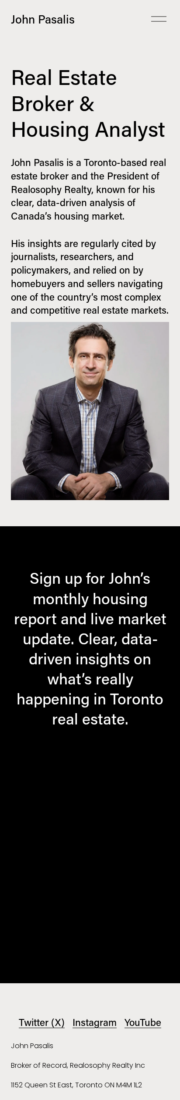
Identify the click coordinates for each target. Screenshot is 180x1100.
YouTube (143, 1022)
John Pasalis (43, 19)
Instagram (95, 1022)
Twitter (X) (42, 1022)
